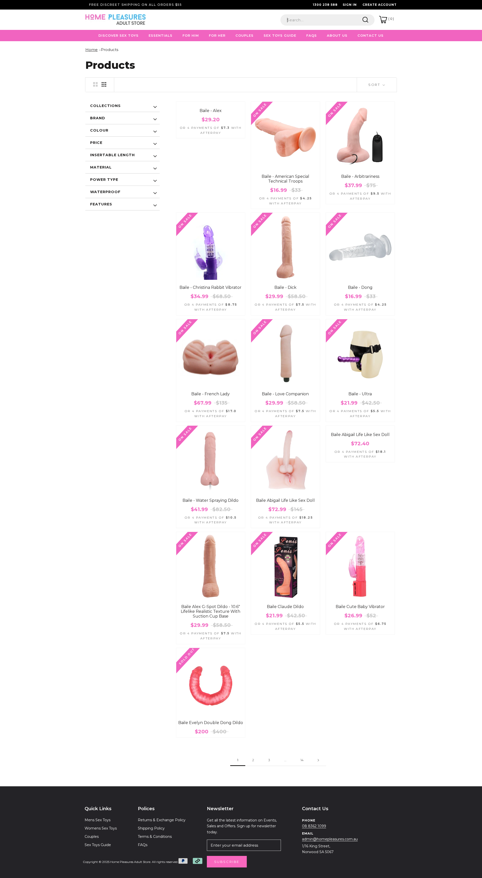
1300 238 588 (325, 5)
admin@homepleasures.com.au (330, 839)
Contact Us (370, 35)
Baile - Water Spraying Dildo (210, 500)
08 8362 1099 (314, 826)
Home (91, 49)
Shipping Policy (151, 828)
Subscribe (226, 862)
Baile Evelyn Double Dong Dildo (210, 722)
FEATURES (101, 204)
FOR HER (217, 35)
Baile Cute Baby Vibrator (360, 606)
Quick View (285, 169)
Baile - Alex (211, 110)
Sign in (350, 5)
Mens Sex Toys (97, 820)
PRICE (96, 142)
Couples (92, 836)
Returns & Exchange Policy (162, 820)
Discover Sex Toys (118, 35)
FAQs (142, 845)
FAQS (311, 35)
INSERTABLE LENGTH (112, 155)
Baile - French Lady (210, 394)
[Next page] (318, 760)
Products (109, 49)
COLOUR (99, 130)
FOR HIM (191, 35)
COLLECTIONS (105, 105)
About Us (337, 35)
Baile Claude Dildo (285, 606)
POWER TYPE (104, 179)
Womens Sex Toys (101, 828)
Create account (380, 5)
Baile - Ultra (360, 394)
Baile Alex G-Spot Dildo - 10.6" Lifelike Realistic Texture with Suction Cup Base (210, 611)
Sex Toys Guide (280, 35)
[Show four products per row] (104, 84)
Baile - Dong (360, 287)
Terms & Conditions (155, 836)
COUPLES (244, 35)
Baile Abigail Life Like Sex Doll (285, 500)
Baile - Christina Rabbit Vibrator (210, 287)
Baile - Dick (285, 287)
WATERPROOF (105, 192)
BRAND (97, 118)
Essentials (160, 35)
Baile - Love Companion (285, 394)
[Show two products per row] (95, 84)
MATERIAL (101, 167)
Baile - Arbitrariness (360, 176)
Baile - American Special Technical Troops (285, 179)
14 (302, 760)
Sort (375, 85)
